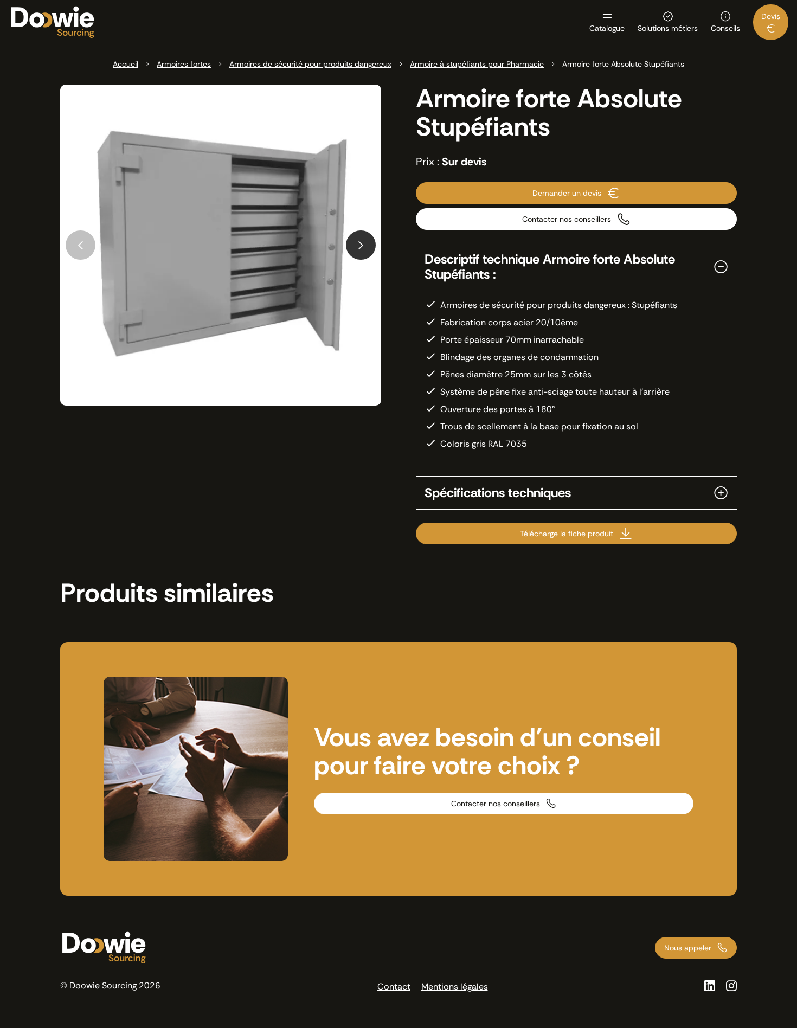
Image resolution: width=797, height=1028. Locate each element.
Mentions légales (454, 986)
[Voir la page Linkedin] (709, 985)
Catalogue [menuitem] (607, 27)
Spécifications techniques (498, 492)
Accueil (125, 64)
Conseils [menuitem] (725, 27)
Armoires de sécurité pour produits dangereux (310, 64)
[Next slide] (361, 245)
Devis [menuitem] (770, 16)
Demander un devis (566, 193)
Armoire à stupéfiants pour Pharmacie (477, 64)
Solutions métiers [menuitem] (668, 27)
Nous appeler (687, 948)
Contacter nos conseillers (566, 219)
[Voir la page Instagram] (731, 985)
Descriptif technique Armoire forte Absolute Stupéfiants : (550, 267)
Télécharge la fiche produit (566, 533)
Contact (393, 986)
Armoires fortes (184, 64)
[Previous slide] (80, 245)
